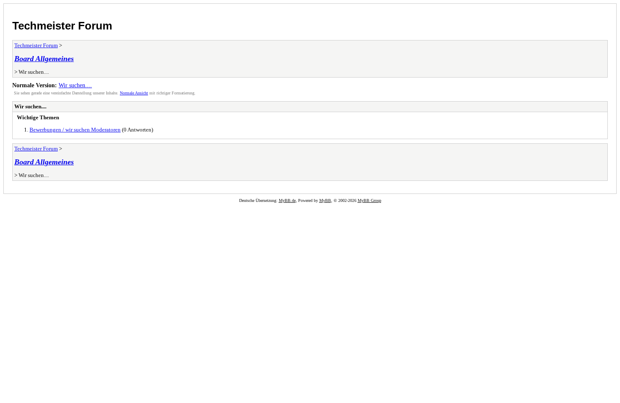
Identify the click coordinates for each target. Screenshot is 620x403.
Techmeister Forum (62, 25)
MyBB (325, 200)
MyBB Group (369, 200)
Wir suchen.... (75, 85)
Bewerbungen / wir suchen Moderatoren (75, 129)
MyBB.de (287, 200)
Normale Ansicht (134, 93)
